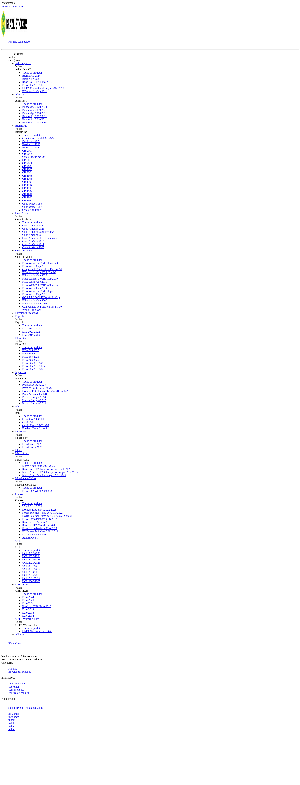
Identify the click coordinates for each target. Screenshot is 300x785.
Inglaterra (20, 372)
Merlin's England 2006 (34, 534)
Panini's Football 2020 (34, 394)
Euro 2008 (28, 612)
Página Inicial (15, 643)
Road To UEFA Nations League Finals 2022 (46, 468)
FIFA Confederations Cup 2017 (39, 518)
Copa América (23, 213)
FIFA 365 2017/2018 (33, 362)
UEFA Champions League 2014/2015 (43, 88)
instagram (13, 713)
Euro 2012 (28, 609)
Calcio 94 (27, 422)
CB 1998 (27, 175)
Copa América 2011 (33, 244)
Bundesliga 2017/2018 (34, 116)
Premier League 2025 (34, 384)
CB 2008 (27, 166)
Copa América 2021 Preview (38, 231)
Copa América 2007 (33, 247)
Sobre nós (13, 686)
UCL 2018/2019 (31, 565)
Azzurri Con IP (30, 537)
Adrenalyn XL (23, 63)
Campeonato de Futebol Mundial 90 (42, 306)
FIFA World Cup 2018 (34, 281)
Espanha (20, 316)
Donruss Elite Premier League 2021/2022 (45, 390)
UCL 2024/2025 (31, 553)
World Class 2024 (32, 506)
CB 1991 (27, 194)
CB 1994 (27, 184)
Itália (18, 406)
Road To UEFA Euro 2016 (37, 81)
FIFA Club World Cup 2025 (37, 490)
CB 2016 (27, 153)
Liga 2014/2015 (31, 334)
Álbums (19, 634)
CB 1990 (27, 197)
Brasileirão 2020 (31, 147)
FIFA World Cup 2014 (34, 91)
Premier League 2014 (34, 403)
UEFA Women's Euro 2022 (37, 631)
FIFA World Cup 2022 (34, 275)
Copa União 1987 (32, 206)
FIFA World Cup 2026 (34, 266)
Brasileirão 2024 (31, 75)
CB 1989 (27, 200)
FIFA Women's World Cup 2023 (40, 262)
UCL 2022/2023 (31, 559)
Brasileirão (21, 125)
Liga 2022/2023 (31, 328)
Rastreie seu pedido (12, 6)
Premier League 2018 (34, 397)
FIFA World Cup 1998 (34, 303)
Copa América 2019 (33, 234)
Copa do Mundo (24, 250)
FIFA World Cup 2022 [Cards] (39, 272)
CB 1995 (27, 181)
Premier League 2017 (34, 400)
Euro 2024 (28, 596)
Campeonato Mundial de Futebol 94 (42, 269)
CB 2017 (27, 150)
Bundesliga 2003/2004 (34, 122)
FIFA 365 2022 (30, 359)
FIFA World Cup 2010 (34, 294)
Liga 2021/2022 (31, 331)
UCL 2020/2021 (31, 562)
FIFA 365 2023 (30, 356)
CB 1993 (27, 188)
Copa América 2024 (33, 225)
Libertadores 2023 (32, 447)
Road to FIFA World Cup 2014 (39, 525)
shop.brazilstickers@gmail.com (25, 707)
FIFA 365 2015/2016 (33, 85)
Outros (19, 493)
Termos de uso (16, 689)
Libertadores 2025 (32, 444)
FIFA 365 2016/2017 (33, 365)
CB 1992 (27, 191)
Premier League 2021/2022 (37, 387)
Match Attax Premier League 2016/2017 (44, 475)
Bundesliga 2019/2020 (34, 110)
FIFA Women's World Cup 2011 (40, 291)
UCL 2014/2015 (31, 571)
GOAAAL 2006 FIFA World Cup (41, 297)
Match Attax (22, 453)
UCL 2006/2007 (31, 581)
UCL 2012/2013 (31, 575)
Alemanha (21, 94)
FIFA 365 (20, 337)
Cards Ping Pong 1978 (34, 209)
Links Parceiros (16, 683)
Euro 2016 (28, 603)
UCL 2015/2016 (31, 568)
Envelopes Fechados (26, 312)
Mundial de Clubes (25, 478)
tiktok (11, 719)
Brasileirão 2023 (31, 78)
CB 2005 (27, 169)
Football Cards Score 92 (35, 428)
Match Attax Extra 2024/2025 (38, 465)
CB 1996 (27, 178)
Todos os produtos (32, 72)
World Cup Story (31, 309)
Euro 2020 (28, 600)
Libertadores (22, 431)
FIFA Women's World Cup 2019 (40, 278)
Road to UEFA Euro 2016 (36, 522)
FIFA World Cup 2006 (34, 300)
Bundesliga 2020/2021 (34, 106)
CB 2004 (27, 172)
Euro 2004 (28, 615)
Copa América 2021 (33, 228)
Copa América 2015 (33, 241)
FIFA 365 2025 (30, 350)
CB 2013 (27, 159)
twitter (11, 726)
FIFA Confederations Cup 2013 (39, 528)
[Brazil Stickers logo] (14, 35)
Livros (18, 450)
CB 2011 (27, 163)
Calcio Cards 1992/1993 (35, 425)
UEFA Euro (21, 584)
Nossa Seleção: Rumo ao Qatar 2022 (42, 512)
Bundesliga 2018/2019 (34, 113)
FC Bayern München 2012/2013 (40, 531)
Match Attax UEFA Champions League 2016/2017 (50, 472)
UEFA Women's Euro (27, 618)
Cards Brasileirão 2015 (34, 156)
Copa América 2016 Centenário (39, 238)
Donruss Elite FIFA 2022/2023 (39, 509)
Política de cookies (18, 692)
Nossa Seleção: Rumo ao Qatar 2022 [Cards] (47, 515)
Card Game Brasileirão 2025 (38, 138)
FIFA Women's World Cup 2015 (40, 284)
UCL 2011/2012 (31, 578)
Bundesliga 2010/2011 (34, 119)
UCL (18, 540)
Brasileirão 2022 (31, 144)
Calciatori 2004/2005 (33, 419)
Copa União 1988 (32, 203)
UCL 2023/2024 (31, 556)
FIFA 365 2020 (30, 353)
